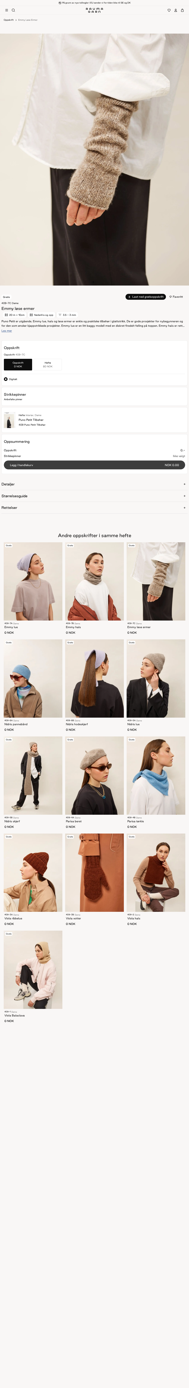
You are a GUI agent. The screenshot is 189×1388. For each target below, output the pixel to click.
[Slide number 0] (93, 282)
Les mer (6, 330)
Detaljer (8, 484)
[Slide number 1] (95, 282)
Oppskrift (9, 20)
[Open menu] (7, 10)
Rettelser (9, 508)
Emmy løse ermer (27, 20)
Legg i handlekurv (94, 465)
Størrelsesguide (14, 496)
